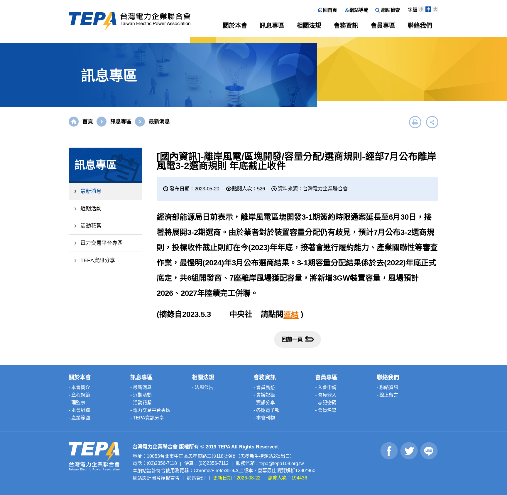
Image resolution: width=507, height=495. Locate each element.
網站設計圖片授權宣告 (156, 477)
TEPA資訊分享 (97, 260)
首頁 (87, 121)
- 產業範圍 (79, 417)
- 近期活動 (141, 394)
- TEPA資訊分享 (147, 417)
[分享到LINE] (429, 451)
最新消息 (91, 191)
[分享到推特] (409, 451)
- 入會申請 (326, 387)
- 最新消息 (141, 387)
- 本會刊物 (264, 417)
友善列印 (415, 122)
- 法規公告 (202, 387)
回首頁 (330, 10)
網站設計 (146, 470)
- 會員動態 (264, 387)
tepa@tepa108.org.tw (281, 463)
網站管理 (196, 477)
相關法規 (309, 25)
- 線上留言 (387, 394)
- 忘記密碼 (326, 402)
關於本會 (235, 25)
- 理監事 (77, 402)
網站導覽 (358, 10)
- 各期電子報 (267, 410)
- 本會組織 (79, 410)
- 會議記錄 (264, 394)
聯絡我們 (420, 25)
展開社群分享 (432, 122)
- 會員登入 (326, 394)
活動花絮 (91, 226)
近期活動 (91, 208)
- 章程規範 (79, 394)
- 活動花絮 (141, 402)
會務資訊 (346, 25)
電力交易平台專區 (101, 243)
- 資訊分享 (264, 402)
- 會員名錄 (326, 410)
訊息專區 (272, 25)
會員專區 (383, 25)
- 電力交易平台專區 (150, 410)
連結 (291, 314)
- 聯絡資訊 (387, 387)
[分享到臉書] (389, 451)
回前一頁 (292, 339)
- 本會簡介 (79, 387)
